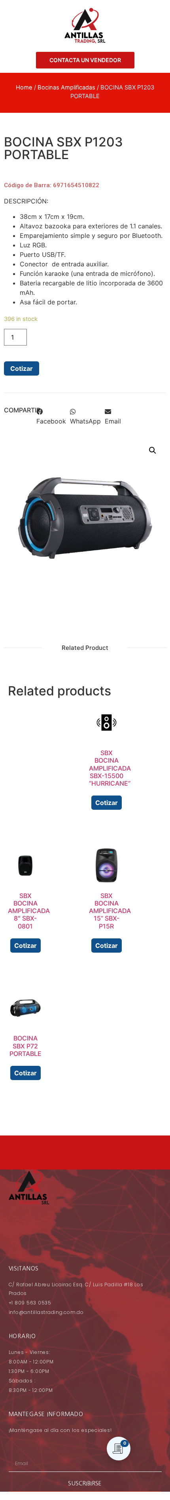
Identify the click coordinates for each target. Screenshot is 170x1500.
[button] (51, 418)
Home (24, 87)
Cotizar (21, 368)
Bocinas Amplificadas (66, 87)
